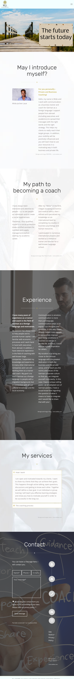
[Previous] (1, 28)
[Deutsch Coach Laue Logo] (4, 4)
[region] (37, 489)
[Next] (72, 28)
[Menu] (72, 4)
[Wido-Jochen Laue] (23, 94)
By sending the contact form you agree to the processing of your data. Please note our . (26, 604)
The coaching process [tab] (24, 505)
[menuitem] (72, 4)
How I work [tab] (20, 472)
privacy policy (29, 607)
